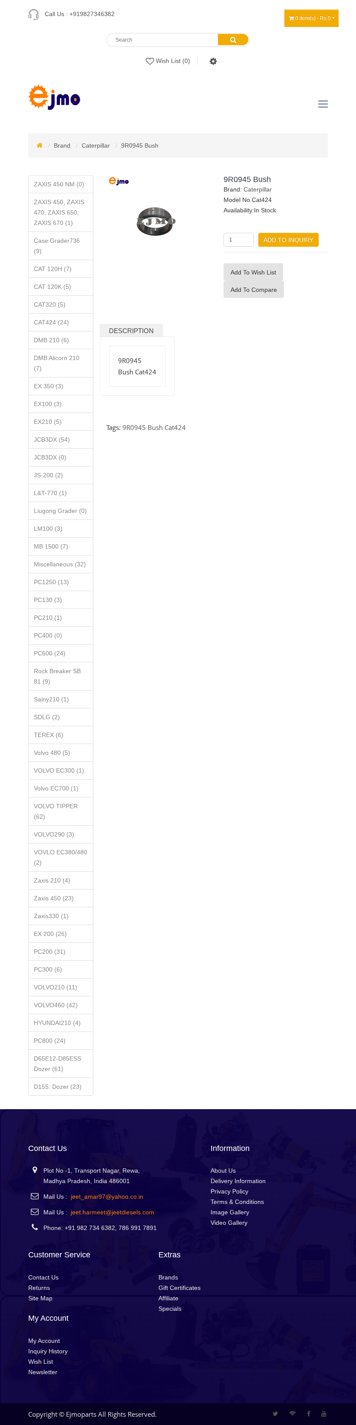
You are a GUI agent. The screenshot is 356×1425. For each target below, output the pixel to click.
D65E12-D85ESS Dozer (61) (57, 1063)
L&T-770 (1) (50, 492)
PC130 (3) (48, 599)
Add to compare (254, 289)
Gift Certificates (179, 1287)
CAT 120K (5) (52, 286)
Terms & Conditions (237, 1201)
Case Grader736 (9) (57, 246)
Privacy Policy (229, 1191)
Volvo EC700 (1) (56, 788)
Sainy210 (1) (51, 699)
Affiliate (168, 1298)
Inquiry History (48, 1351)
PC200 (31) (50, 951)
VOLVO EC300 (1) (59, 770)
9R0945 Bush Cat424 (154, 427)
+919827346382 (92, 13)
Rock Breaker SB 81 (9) (57, 676)
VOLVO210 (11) (55, 987)
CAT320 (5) (50, 304)
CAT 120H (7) (53, 268)
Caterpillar (96, 145)
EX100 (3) (48, 403)
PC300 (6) (48, 969)
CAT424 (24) (51, 322)
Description (131, 330)
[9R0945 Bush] (155, 224)
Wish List (40, 1361)
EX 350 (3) (48, 386)
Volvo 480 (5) (52, 752)
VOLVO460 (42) (56, 1005)
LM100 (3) (48, 528)
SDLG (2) (47, 717)
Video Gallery (229, 1222)
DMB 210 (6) (51, 340)
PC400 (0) (48, 635)
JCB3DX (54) (52, 439)
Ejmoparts (81, 1414)
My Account (44, 1340)
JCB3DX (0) (50, 457)
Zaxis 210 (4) (52, 880)
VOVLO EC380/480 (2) (60, 857)
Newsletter (42, 1372)
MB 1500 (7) (51, 546)
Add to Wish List (253, 272)
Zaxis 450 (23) (54, 898)
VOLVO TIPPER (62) (56, 811)
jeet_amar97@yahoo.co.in (107, 1196)
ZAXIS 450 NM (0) (59, 184)
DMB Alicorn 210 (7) (56, 363)
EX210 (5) (48, 421)
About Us (223, 1170)
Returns (39, 1287)
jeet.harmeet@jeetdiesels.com (112, 1212)
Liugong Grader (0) (60, 510)
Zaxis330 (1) (51, 916)
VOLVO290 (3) (54, 834)
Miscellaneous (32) (60, 564)
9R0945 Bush (139, 145)
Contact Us (43, 1277)
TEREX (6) (48, 734)
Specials (169, 1308)
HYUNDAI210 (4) (57, 1022)
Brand (62, 145)
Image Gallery (230, 1212)
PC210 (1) (48, 617)
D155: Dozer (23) (58, 1086)
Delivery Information (238, 1180)
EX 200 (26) (50, 933)
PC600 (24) (50, 653)
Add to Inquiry (288, 239)
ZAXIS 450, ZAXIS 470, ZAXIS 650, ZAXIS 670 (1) (59, 212)
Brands (168, 1277)
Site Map (40, 1298)
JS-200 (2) (48, 475)
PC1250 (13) (51, 582)
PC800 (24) (50, 1040)
